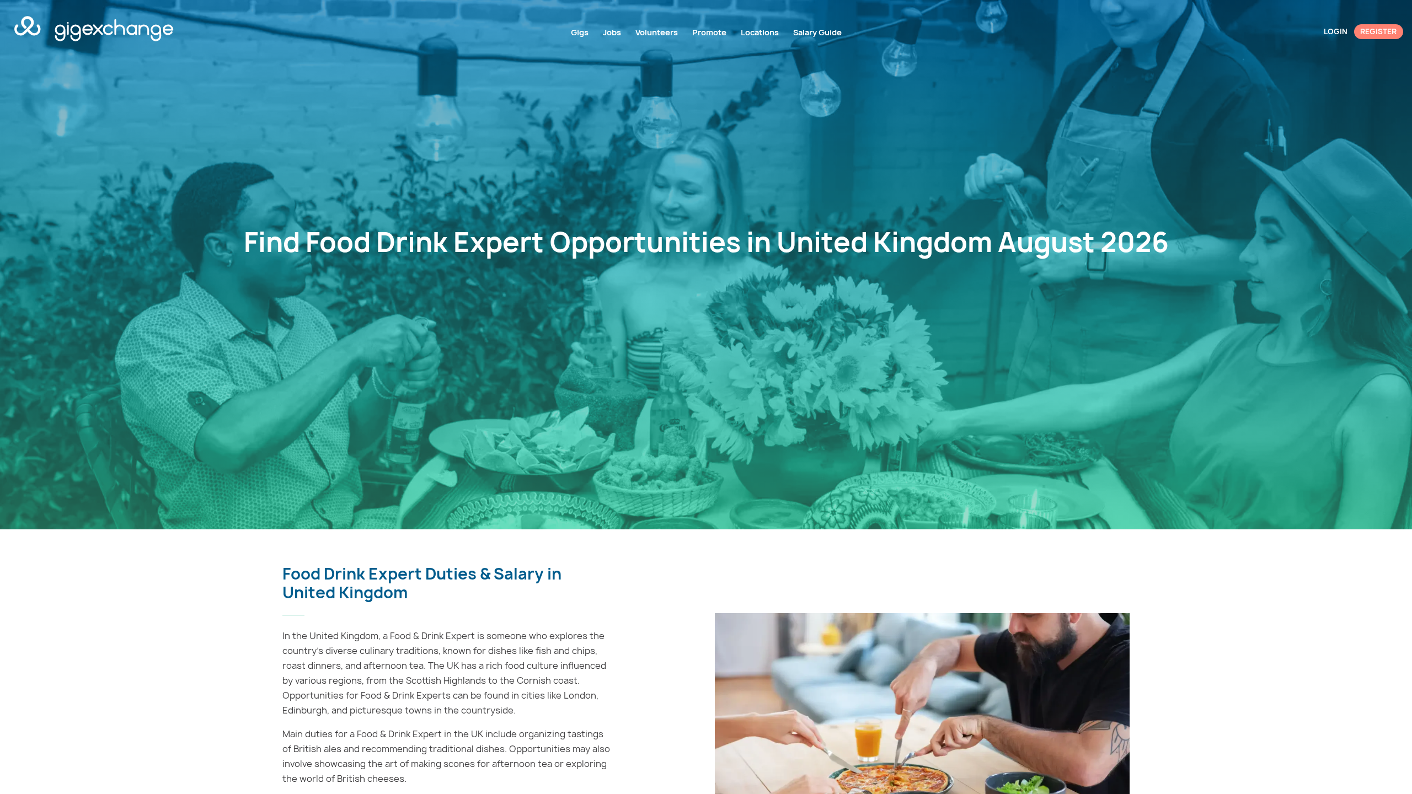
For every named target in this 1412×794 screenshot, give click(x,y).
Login (1335, 31)
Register (1378, 31)
